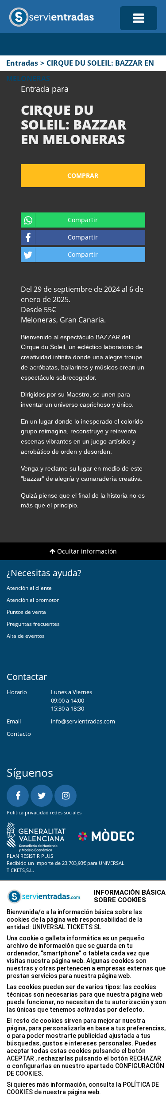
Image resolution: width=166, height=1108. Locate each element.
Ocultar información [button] (86, 551)
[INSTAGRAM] (65, 796)
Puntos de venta (26, 612)
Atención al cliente (29, 588)
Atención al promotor (33, 600)
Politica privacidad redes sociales (44, 812)
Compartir (83, 220)
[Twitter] (42, 796)
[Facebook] (18, 796)
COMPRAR (82, 175)
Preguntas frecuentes (33, 624)
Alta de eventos (26, 636)
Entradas (22, 63)
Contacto (19, 734)
